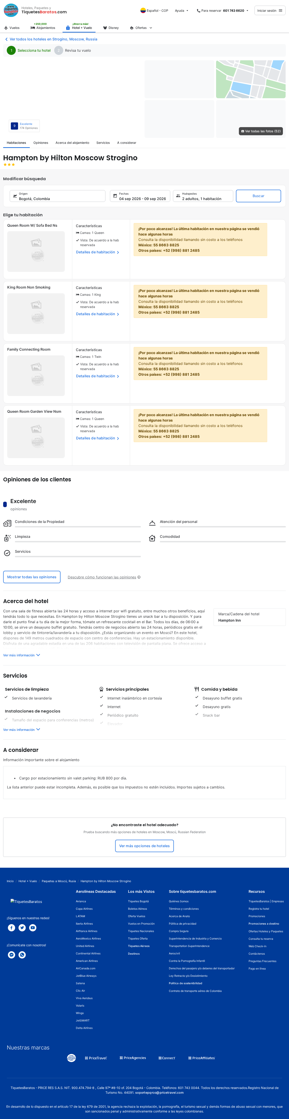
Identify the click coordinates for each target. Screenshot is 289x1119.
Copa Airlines (84, 908)
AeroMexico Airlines (88, 938)
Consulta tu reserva (261, 938)
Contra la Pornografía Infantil (187, 961)
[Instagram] (32, 927)
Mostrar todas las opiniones (31, 577)
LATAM (80, 916)
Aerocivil (174, 953)
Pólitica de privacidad (182, 923)
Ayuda (179, 10)
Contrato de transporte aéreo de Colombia (195, 991)
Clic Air (80, 990)
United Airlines (85, 946)
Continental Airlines (88, 953)
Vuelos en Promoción (141, 923)
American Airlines (87, 961)
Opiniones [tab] (40, 143)
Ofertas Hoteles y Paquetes (266, 931)
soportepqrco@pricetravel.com (159, 1092)
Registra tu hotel (259, 908)
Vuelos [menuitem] (14, 28)
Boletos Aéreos (137, 908)
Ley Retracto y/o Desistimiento (188, 975)
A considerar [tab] (126, 143)
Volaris (80, 1005)
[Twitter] (22, 927)
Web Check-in (257, 946)
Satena (80, 983)
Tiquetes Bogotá (138, 901)
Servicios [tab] (103, 143)
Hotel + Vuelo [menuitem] (82, 28)
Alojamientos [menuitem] (45, 28)
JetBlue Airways (86, 975)
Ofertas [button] (141, 28)
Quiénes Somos (179, 901)
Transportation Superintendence (189, 946)
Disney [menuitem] (114, 28)
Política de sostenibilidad (186, 983)
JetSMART (83, 1020)
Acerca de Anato (179, 916)
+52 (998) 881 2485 (181, 250)
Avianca (81, 901)
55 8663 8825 (166, 245)
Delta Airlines (84, 1028)
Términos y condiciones (184, 908)
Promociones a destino (264, 923)
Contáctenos (257, 953)
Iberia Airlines (84, 923)
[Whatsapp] (22, 954)
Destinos (134, 953)
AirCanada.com (85, 968)
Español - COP (157, 10)
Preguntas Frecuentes (262, 961)
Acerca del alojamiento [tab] (72, 143)
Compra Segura (179, 931)
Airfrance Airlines (86, 931)
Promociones (257, 916)
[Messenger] (11, 954)
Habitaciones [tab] (16, 143)
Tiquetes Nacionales (141, 931)
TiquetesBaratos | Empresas (266, 901)
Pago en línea (257, 968)
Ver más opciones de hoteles (144, 846)
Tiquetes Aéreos (139, 946)
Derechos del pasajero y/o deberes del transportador (202, 968)
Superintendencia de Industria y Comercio (195, 938)
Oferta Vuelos (136, 916)
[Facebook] (11, 927)
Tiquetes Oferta (138, 938)
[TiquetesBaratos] (11, 10)
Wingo (80, 1013)
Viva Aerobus (84, 998)
